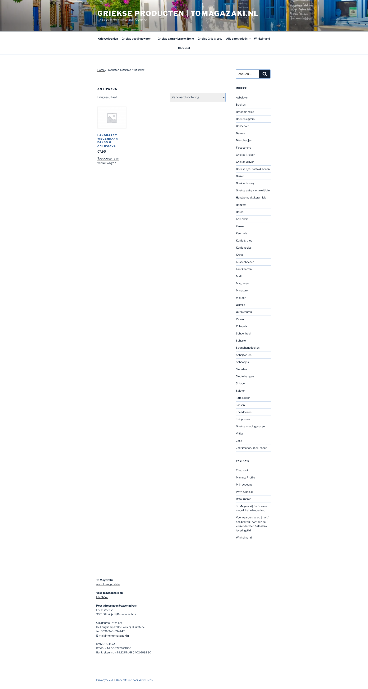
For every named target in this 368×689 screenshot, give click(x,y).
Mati (239, 276)
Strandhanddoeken (248, 347)
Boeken (241, 104)
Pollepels (241, 326)
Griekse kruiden (108, 38)
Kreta (239, 254)
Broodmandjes (245, 111)
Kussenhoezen (245, 262)
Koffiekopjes (243, 247)
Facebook (102, 597)
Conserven (242, 126)
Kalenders (242, 218)
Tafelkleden (243, 397)
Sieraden (241, 369)
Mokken (241, 297)
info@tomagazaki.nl (117, 635)
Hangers (241, 204)
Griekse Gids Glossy (210, 38)
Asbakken (242, 97)
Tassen (240, 405)
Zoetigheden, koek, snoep (251, 447)
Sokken (240, 390)
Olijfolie (240, 304)
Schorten (241, 340)
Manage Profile (245, 477)
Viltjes (239, 433)
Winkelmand (262, 38)
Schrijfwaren (243, 354)
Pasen (240, 319)
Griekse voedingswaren (136, 38)
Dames (240, 133)
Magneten (242, 283)
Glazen (240, 176)
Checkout (184, 48)
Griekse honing (245, 183)
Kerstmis (241, 233)
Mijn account (244, 484)
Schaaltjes (242, 362)
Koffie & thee (244, 240)
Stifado (240, 383)
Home (101, 69)
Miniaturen (242, 290)
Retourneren (243, 498)
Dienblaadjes (244, 140)
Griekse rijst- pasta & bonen (253, 169)
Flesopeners (243, 147)
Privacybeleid (244, 491)
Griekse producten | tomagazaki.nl (178, 13)
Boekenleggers (245, 118)
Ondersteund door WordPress (134, 680)
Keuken (240, 226)
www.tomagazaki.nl (108, 584)
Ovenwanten (244, 311)
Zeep (239, 440)
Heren (239, 211)
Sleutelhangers (245, 376)
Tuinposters (243, 419)
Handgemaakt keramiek (251, 197)
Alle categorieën (236, 38)
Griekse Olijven (245, 161)
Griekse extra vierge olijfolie (176, 38)
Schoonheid (243, 333)
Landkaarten (244, 269)
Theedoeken (243, 412)
